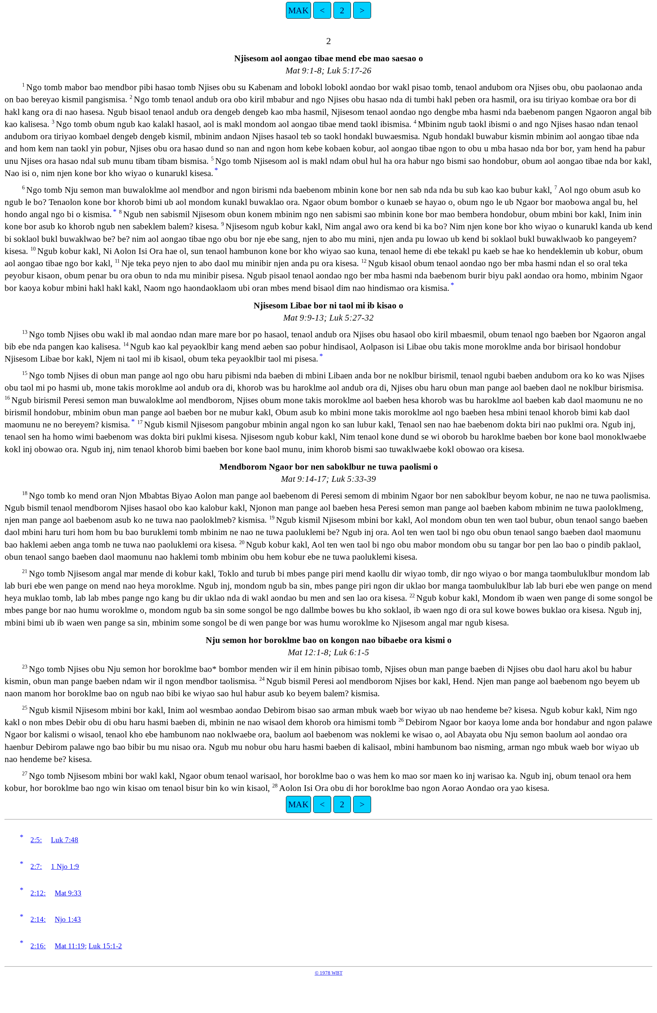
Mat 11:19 (70, 946)
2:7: (36, 866)
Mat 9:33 (68, 893)
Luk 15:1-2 (105, 946)
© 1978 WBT (329, 973)
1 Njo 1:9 (65, 866)
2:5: (36, 840)
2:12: (38, 893)
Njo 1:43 (68, 919)
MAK (298, 10)
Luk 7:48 (64, 840)
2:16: (38, 946)
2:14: (38, 919)
